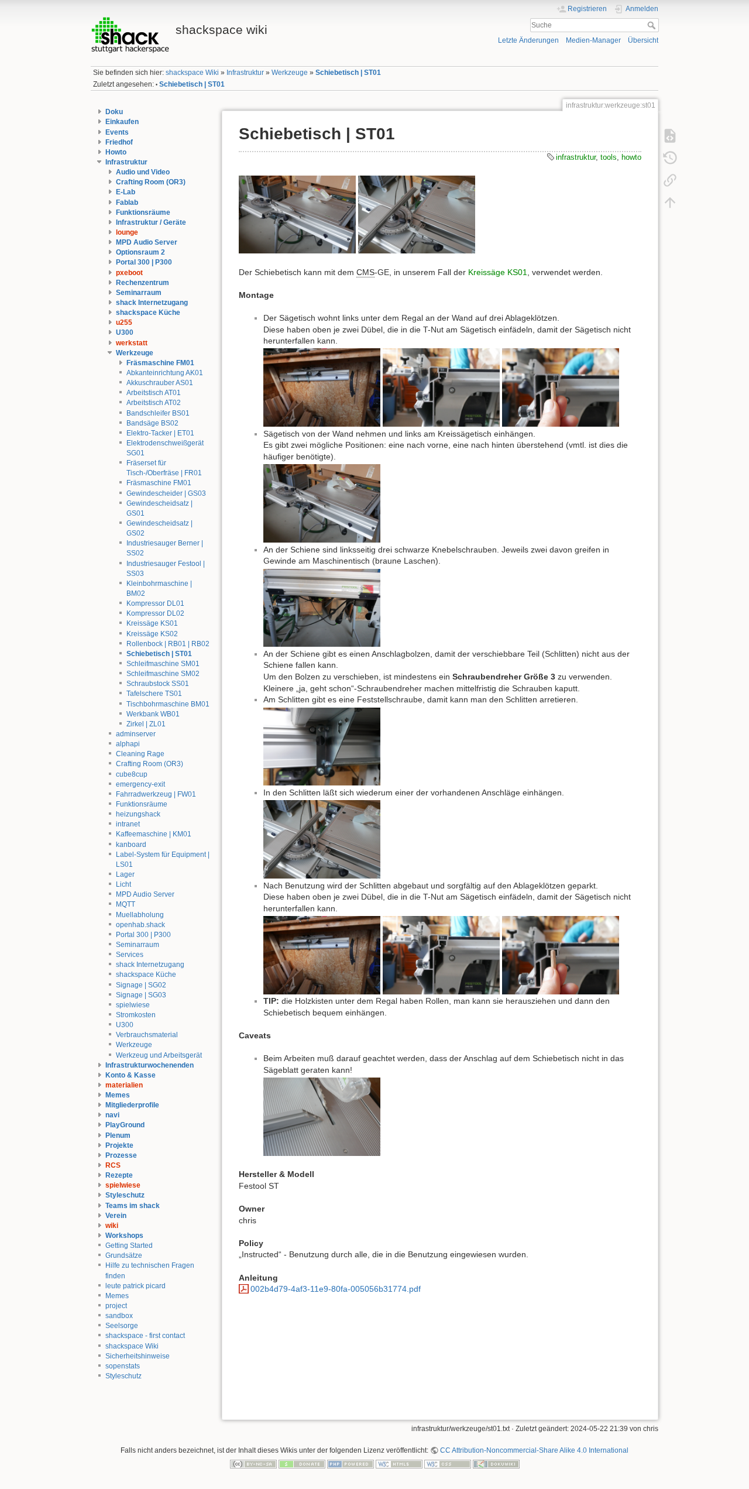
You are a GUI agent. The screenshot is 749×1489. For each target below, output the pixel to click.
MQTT (125, 904)
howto (631, 157)
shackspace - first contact (145, 1336)
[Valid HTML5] (399, 1464)
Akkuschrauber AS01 (159, 383)
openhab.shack (140, 925)
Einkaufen (122, 122)
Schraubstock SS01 (157, 684)
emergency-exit (140, 784)
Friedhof (119, 142)
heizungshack (138, 814)
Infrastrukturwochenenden (149, 1065)
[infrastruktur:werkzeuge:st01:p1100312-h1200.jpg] (560, 387)
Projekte (119, 1145)
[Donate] (302, 1464)
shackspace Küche (148, 312)
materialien (124, 1085)
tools (608, 157)
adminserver (136, 734)
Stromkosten (136, 1015)
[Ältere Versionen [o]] (670, 157)
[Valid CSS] (447, 1464)
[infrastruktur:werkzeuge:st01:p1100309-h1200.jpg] (321, 1116)
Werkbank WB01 (153, 714)
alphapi (128, 744)
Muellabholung (140, 915)
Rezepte (119, 1175)
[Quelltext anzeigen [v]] (670, 135)
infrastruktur (576, 157)
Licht (123, 884)
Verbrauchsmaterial (147, 1035)
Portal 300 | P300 (144, 262)
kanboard (131, 844)
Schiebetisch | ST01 (348, 72)
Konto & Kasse (130, 1075)
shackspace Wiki (192, 72)
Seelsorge (121, 1326)
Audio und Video (143, 172)
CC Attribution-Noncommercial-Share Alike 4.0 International (534, 1450)
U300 (124, 332)
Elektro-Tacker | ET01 (160, 433)
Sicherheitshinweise (137, 1356)
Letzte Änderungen (528, 40)
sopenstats (122, 1366)
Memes (117, 1095)
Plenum (117, 1135)
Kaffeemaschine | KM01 (153, 834)
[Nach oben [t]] (670, 202)
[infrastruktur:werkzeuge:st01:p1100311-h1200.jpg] (441, 387)
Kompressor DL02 (155, 613)
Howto (115, 152)
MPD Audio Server (146, 242)
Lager (125, 874)
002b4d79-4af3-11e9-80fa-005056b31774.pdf (335, 1289)
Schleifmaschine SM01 (163, 664)
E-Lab (125, 192)
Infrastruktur (245, 72)
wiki (111, 1226)
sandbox (119, 1316)
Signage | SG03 (141, 995)
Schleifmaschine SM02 (163, 674)
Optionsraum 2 (140, 252)
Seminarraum (139, 293)
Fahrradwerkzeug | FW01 (156, 794)
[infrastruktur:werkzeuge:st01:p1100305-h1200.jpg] (297, 213)
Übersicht (643, 40)
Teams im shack (132, 1206)
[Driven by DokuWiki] (496, 1464)
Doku (114, 112)
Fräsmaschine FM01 (160, 363)
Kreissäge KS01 (152, 623)
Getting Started (129, 1245)
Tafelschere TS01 (154, 693)
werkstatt (131, 343)
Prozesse (121, 1155)
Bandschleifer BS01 (158, 413)
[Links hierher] (670, 180)
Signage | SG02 (141, 985)
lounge (127, 232)
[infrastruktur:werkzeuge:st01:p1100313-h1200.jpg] (321, 387)
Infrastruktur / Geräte (151, 222)
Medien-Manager (593, 40)
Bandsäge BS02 (152, 423)
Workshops (124, 1235)
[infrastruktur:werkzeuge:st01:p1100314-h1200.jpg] (321, 607)
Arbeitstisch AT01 (153, 393)
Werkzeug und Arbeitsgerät (159, 1055)
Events (117, 132)
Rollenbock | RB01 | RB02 (167, 644)
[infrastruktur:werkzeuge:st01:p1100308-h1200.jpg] (416, 213)
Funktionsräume (143, 212)
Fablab (127, 202)
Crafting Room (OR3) (150, 182)
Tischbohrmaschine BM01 (167, 704)
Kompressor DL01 (155, 603)
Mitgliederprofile (132, 1105)
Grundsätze (123, 1255)
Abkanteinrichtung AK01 (164, 373)
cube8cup (131, 774)
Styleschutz (125, 1195)
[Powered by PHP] (350, 1464)
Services (129, 955)
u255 (124, 322)
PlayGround (125, 1125)
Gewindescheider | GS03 (166, 493)
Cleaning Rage (140, 754)
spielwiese (133, 1005)
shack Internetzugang (152, 303)
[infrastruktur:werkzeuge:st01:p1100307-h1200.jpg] (321, 745)
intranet (128, 824)
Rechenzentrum (142, 283)
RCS (113, 1165)
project (116, 1306)
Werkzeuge (290, 72)
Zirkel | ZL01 (146, 724)
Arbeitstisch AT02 (153, 403)
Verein (115, 1216)
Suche (652, 25)
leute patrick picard (135, 1286)
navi (112, 1115)
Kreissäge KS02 (152, 634)
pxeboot (129, 273)
